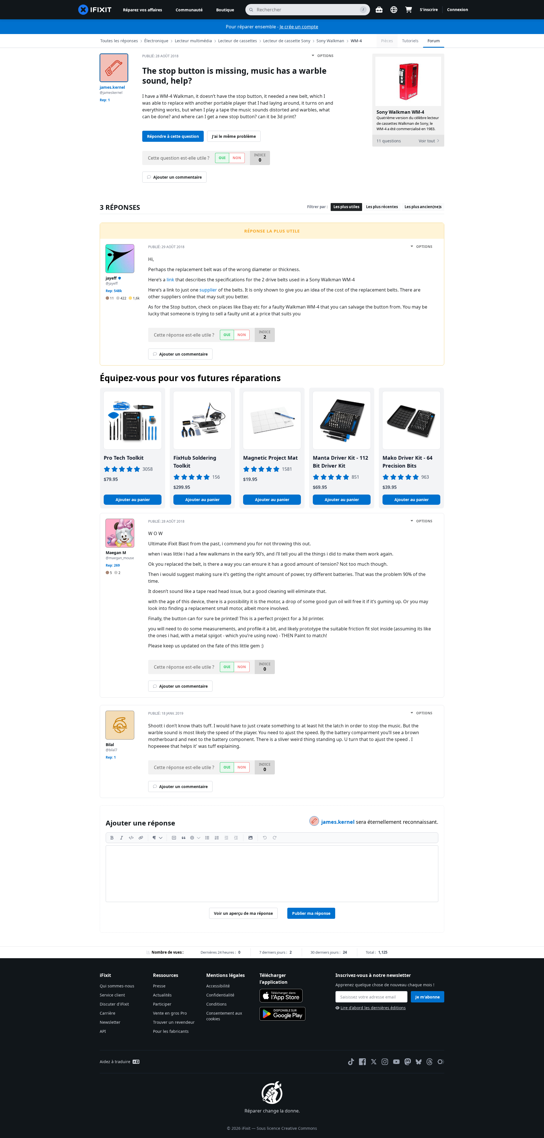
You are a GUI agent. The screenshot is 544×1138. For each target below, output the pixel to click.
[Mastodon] (407, 1061)
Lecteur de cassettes (237, 40)
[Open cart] (408, 9)
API (103, 1031)
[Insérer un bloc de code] (173, 838)
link (170, 279)
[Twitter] (373, 1061)
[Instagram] (385, 1061)
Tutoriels (410, 40)
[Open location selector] (394, 9)
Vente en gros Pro (170, 1013)
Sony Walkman (330, 40)
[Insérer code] (131, 838)
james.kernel (338, 821)
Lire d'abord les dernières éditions (373, 1007)
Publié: (160, 56)
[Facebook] (362, 1061)
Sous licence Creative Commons (287, 1128)
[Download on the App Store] (281, 995)
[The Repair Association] (440, 1061)
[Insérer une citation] (183, 838)
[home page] (95, 10)
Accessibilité (218, 986)
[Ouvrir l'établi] (379, 9)
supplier (208, 290)
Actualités (162, 995)
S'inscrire (429, 9)
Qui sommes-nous (117, 986)
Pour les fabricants (171, 1031)
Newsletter (110, 1022)
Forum (434, 40)
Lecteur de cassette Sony (286, 40)
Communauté (189, 9)
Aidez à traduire (115, 1061)
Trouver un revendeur (174, 1022)
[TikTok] (351, 1061)
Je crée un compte (299, 27)
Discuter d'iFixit (114, 1004)
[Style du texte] (157, 838)
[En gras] (111, 838)
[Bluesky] (419, 1062)
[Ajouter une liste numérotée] (216, 838)
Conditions (216, 1004)
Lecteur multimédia (193, 40)
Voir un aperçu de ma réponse (243, 913)
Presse (159, 986)
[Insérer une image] (250, 838)
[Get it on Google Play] (282, 1014)
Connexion (457, 9)
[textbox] (272, 873)
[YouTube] (396, 1061)
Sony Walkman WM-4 (400, 112)
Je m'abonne (427, 997)
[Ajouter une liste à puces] (207, 838)
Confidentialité (220, 995)
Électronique (156, 40)
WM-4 (356, 40)
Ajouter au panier (133, 499)
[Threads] (429, 1061)
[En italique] (121, 838)
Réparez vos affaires (142, 9)
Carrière (107, 1013)
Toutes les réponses (119, 40)
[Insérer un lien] (140, 838)
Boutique (225, 9)
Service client (112, 995)
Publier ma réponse (311, 913)
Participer (162, 1004)
